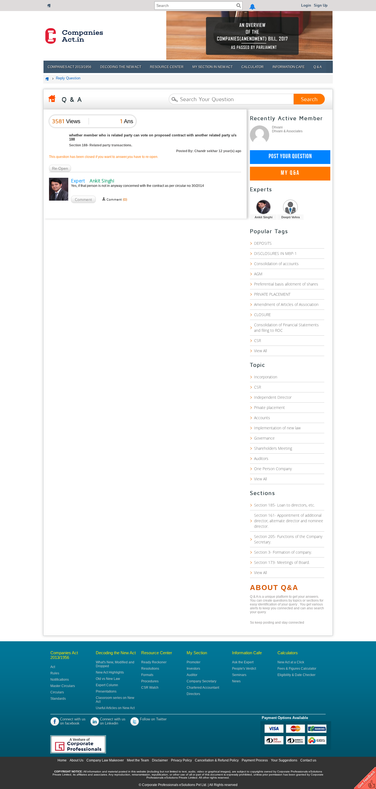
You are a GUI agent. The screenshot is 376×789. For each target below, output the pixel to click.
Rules (54, 673)
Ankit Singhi (264, 217)
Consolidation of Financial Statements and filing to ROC (286, 327)
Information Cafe (289, 67)
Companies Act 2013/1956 (69, 67)
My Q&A (290, 174)
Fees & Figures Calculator (296, 668)
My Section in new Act (212, 67)
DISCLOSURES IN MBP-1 (275, 253)
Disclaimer (160, 760)
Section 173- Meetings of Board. (282, 562)
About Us (76, 760)
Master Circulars (62, 686)
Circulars (57, 692)
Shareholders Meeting (273, 448)
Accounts (262, 417)
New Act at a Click (290, 662)
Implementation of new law (277, 427)
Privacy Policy (181, 760)
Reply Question (68, 78)
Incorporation (265, 376)
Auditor (192, 675)
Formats (147, 675)
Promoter (193, 662)
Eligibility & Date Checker (296, 675)
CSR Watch (150, 688)
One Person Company (273, 468)
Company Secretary (201, 681)
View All (260, 350)
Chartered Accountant (203, 688)
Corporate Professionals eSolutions (168, 785)
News (236, 681)
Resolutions (150, 668)
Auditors (261, 458)
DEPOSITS (263, 243)
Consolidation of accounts (276, 263)
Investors (193, 668)
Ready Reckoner (154, 662)
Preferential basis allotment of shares (286, 284)
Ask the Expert (243, 662)
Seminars (239, 675)
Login (306, 5)
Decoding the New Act (120, 67)
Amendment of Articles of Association (286, 304)
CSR (257, 340)
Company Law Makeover (105, 760)
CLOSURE (262, 314)
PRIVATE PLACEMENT (272, 294)
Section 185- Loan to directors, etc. (284, 505)
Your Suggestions (284, 760)
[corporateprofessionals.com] (85, 744)
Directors (193, 694)
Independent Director (272, 397)
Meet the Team (138, 760)
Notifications (59, 680)
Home (62, 760)
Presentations (106, 691)
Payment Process (255, 760)
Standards (58, 699)
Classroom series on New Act (115, 700)
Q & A (318, 67)
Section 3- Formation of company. (283, 552)
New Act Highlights (110, 672)
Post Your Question (290, 157)
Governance (264, 438)
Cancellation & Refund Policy (217, 760)
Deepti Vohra (290, 217)
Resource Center (167, 67)
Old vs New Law (108, 679)
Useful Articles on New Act (115, 708)
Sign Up (321, 5)
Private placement (269, 407)
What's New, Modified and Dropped (115, 664)
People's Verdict (244, 668)
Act (52, 667)
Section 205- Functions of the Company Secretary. (288, 539)
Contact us (308, 760)
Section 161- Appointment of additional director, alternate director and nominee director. (288, 521)
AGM (258, 273)
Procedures (150, 681)
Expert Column (107, 685)
